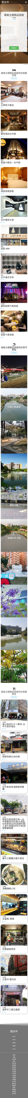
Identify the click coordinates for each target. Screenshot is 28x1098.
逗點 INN (5, 248)
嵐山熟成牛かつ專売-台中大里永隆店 (13, 725)
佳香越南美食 (8, 949)
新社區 (14, 1083)
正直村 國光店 (9, 979)
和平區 (14, 1067)
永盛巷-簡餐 (8, 919)
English (14, 1049)
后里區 (14, 1065)
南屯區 (14, 1063)
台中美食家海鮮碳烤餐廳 (13, 788)
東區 (2, 103)
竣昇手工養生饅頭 (11, 1009)
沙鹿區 (14, 1091)
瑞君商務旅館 (7, 191)
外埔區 (14, 1069)
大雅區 (14, 1079)
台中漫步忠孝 (7, 277)
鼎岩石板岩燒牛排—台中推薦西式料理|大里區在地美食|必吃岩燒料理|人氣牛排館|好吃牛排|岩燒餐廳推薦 (14, 823)
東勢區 (14, 1085)
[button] (26, 2)
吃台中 (14, 1039)
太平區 (14, 1081)
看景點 (14, 1042)
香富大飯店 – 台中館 (10, 162)
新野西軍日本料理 (11, 756)
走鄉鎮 (14, 1045)
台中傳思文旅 (7, 220)
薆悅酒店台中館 (8, 134)
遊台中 (5, 2)
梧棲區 (14, 1089)
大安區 (14, 1071)
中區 (14, 1055)
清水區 (14, 1093)
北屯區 (14, 1059)
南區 (2, 218)
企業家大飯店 (7, 105)
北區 (14, 1057)
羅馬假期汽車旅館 (9, 306)
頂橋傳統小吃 (8, 888)
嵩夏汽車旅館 (7, 334)
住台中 (14, 1036)
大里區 (14, 17)
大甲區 (14, 1073)
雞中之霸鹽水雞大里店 (13, 858)
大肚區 (14, 1075)
